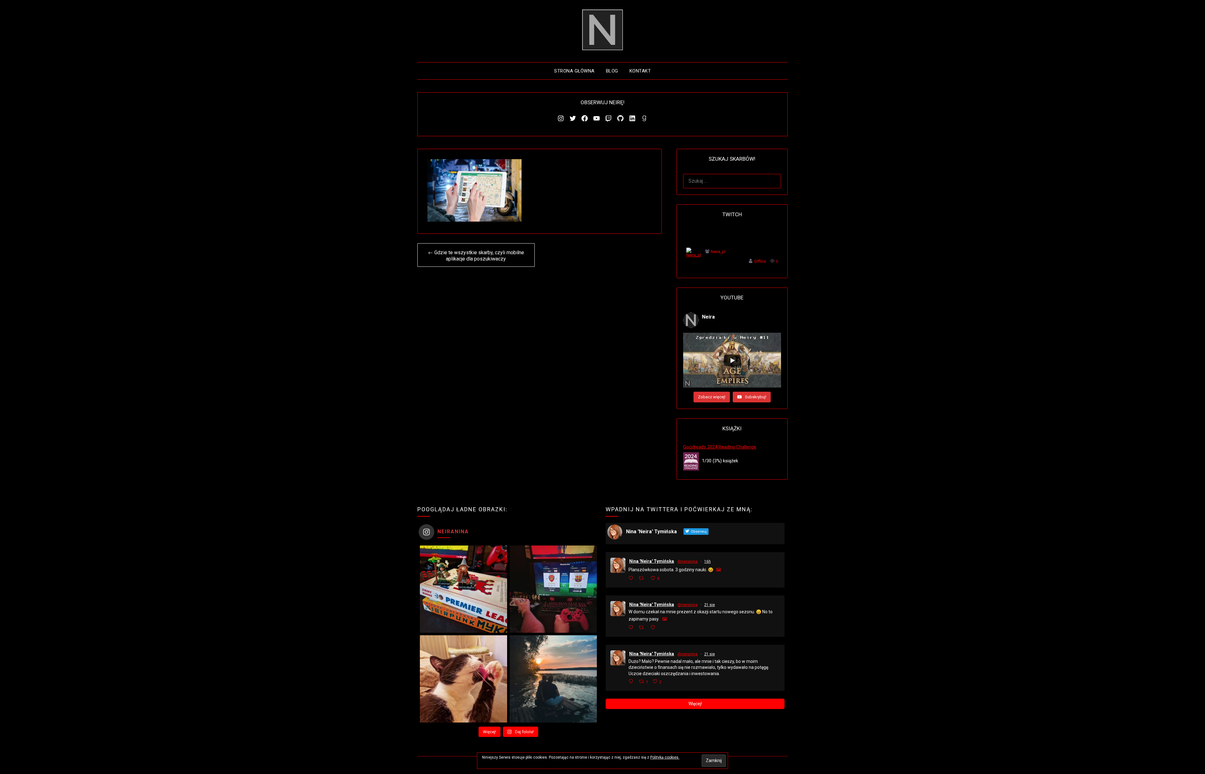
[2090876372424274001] (662, 627)
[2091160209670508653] (664, 578)
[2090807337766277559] (667, 681)
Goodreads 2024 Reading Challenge (719, 447)
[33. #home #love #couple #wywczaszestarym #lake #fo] (553, 679)
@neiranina (687, 561)
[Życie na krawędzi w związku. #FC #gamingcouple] (553, 589)
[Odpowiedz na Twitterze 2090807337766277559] (632, 682)
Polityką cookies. (664, 757)
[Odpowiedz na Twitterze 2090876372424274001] (632, 628)
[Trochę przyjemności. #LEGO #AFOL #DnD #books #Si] (463, 589)
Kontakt (640, 71)
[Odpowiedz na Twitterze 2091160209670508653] (632, 578)
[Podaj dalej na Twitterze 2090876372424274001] (643, 628)
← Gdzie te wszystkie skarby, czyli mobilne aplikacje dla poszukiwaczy (476, 256)
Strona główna (574, 71)
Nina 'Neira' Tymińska (651, 561)
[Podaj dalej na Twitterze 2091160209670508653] (643, 578)
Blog (612, 71)
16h (707, 561)
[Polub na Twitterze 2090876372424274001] (654, 628)
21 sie (709, 605)
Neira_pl (718, 252)
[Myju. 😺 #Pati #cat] (463, 679)
